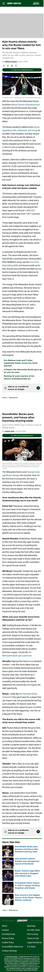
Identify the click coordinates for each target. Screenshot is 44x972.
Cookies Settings (9, 951)
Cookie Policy (8, 942)
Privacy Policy (8, 938)
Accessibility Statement (12, 946)
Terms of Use (33, 938)
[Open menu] (3, 3)
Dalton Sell (9, 431)
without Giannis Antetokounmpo (25, 104)
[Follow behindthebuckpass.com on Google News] (38, 388)
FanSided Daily (8, 934)
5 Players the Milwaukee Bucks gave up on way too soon (23, 370)
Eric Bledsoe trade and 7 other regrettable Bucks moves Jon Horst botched (20, 363)
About (4, 926)
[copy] (16, 65)
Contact (5, 930)
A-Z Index (31, 946)
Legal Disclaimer (34, 942)
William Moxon (11, 62)
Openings (31, 926)
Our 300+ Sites (33, 930)
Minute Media (13, 956)
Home (4, 397)
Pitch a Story (32, 934)
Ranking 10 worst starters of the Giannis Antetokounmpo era (19, 377)
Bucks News (13, 397)
